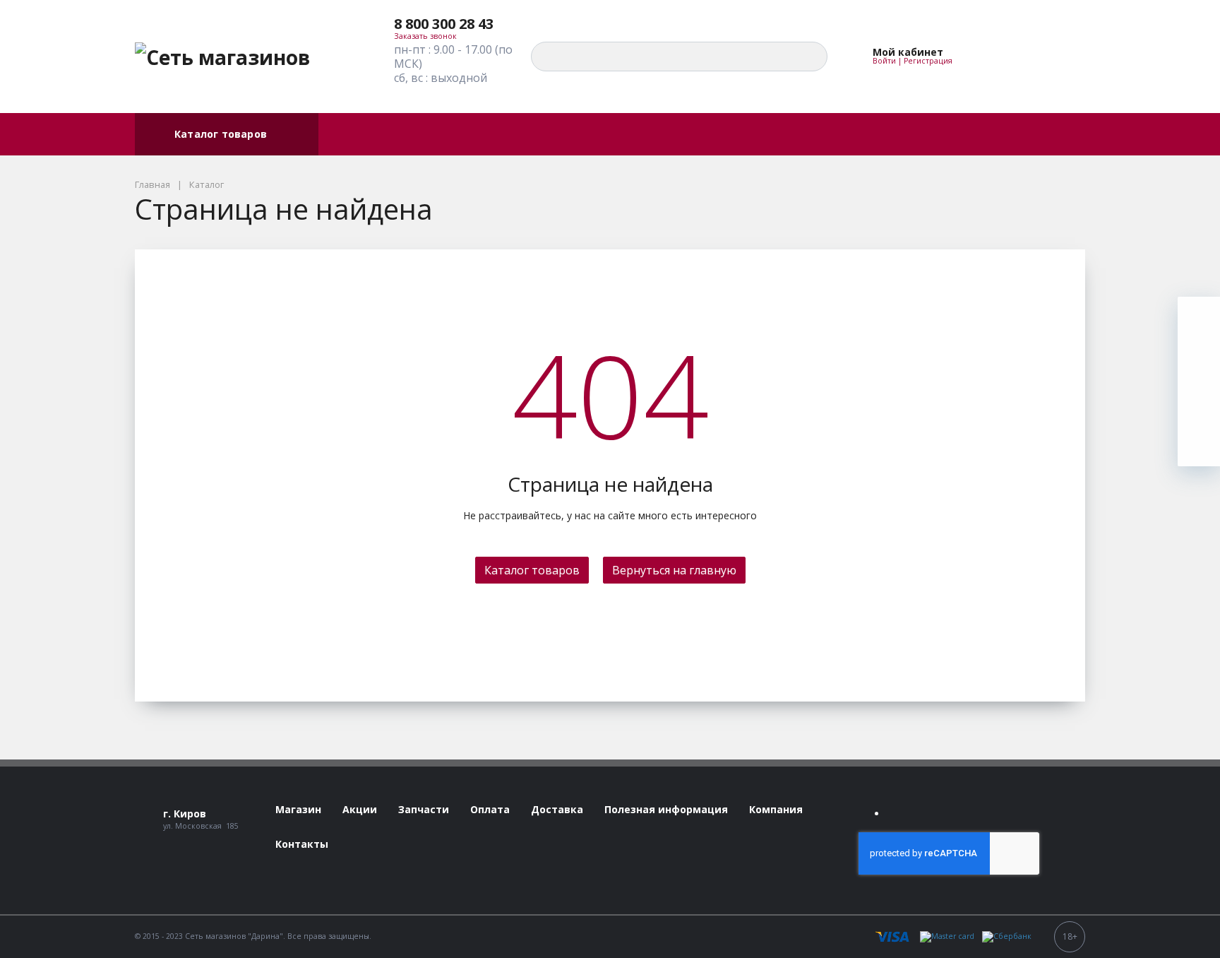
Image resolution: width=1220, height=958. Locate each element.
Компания (698, 134)
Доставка (477, 134)
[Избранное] (997, 56)
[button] (454, 24)
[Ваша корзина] (1062, 56)
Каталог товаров (220, 134)
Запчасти (622, 134)
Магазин (550, 134)
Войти (884, 61)
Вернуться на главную (674, 570)
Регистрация (928, 61)
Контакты (775, 134)
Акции (410, 134)
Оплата (350, 134)
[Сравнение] (1029, 56)
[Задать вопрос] (1199, 445)
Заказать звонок (425, 36)
